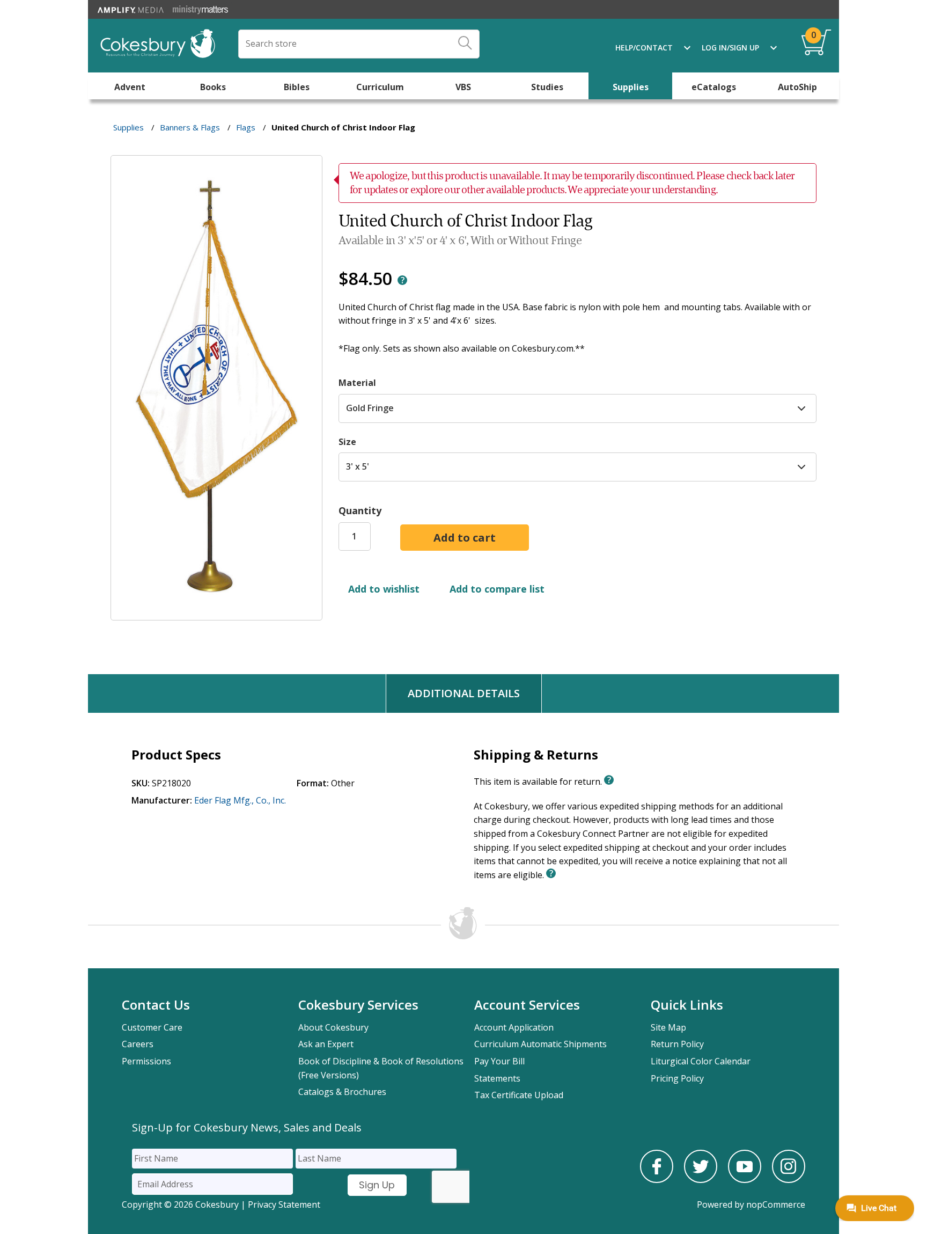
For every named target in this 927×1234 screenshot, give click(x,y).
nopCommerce (775, 1204)
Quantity (360, 510)
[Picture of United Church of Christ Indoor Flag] (216, 613)
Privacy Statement (284, 1204)
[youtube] (744, 1180)
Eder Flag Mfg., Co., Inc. (240, 800)
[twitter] (700, 1180)
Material (357, 383)
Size (347, 442)
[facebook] (656, 1180)
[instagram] (788, 1180)
